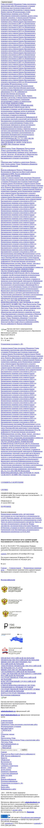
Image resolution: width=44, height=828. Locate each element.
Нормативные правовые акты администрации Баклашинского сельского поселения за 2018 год (18, 49)
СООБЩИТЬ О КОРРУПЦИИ (12, 482)
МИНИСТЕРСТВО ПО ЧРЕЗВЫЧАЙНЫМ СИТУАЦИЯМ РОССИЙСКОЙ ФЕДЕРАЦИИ (18, 671)
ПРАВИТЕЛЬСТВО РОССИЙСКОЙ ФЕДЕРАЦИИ (20, 660)
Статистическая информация (11, 90)
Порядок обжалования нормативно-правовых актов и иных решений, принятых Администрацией (19, 16)
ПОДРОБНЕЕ (6, 506)
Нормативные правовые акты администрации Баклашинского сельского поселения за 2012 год (18, 25)
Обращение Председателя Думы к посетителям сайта (18, 149)
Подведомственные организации (13, 94)
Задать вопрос (10, 164)
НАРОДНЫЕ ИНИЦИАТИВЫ (12, 103)
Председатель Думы (8, 148)
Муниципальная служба (21, 12)
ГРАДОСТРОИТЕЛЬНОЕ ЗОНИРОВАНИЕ (17, 105)
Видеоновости (6, 172)
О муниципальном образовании (22, 259)
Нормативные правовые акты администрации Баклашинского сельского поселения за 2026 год (18, 80)
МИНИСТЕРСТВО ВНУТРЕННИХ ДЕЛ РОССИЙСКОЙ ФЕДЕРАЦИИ (16, 663)
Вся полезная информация (10, 695)
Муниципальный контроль (11, 86)
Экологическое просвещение (11, 294)
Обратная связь (6, 162)
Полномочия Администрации (24, 10)
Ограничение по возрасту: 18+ (12, 344)
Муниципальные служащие (24, 6)
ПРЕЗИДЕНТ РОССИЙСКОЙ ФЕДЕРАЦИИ (17, 658)
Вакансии (35, 526)
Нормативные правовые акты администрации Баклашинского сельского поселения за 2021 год (18, 60)
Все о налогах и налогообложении (19, 122)
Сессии (3, 152)
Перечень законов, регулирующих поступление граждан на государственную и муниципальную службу (21, 519)
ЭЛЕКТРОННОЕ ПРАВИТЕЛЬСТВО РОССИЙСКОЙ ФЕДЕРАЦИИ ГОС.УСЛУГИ (21, 667)
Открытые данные (18, 144)
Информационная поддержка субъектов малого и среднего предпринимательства (19, 130)
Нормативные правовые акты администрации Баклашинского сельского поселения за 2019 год (18, 53)
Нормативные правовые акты (12, 14)
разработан (9, 823)
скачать (3, 554)
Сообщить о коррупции (21, 162)
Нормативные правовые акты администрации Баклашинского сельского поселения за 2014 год (18, 33)
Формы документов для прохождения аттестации (17, 525)
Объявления (27, 170)
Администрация (7, 2)
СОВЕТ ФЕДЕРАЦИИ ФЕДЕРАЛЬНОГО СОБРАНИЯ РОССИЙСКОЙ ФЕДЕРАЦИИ (21, 674)
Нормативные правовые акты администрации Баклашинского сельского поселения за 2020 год (18, 56)
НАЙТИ (24, 750)
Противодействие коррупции (24, 88)
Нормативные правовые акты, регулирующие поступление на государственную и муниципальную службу (20, 516)
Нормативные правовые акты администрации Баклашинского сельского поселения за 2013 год (18, 29)
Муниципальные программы (11, 254)
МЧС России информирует (21, 174)
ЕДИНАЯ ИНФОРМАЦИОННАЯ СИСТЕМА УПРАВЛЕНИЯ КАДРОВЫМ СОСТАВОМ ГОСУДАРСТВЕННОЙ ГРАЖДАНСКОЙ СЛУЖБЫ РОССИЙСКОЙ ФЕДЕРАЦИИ (20, 688)
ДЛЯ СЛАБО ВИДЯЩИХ (10, 176)
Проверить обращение (29, 164)
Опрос (18, 164)
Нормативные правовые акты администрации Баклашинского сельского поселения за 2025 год (18, 76)
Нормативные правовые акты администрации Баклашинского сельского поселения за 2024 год (18, 72)
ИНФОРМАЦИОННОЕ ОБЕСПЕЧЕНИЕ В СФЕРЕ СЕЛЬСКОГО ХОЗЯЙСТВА (16, 142)
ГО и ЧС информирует (18, 92)
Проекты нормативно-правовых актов (18, 19)
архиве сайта (17, 810)
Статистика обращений (9, 166)
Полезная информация (8, 580)
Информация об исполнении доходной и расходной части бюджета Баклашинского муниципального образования (19, 119)
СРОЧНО (4, 490)
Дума (3, 146)
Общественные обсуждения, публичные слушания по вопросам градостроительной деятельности (18, 115)
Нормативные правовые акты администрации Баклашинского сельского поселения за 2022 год (18, 64)
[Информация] (2, 168)
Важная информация (8, 170)
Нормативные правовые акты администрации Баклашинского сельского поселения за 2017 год (18, 45)
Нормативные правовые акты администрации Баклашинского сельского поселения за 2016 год (18, 41)
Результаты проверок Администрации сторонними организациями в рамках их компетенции (18, 99)
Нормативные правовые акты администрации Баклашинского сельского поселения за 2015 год (18, 37)
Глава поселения (7, 4)
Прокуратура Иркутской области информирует (18, 322)
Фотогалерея (5, 140)
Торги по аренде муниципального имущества (17, 522)
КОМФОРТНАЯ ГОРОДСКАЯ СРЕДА (15, 107)
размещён (37, 823)
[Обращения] (2, 160)
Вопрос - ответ (28, 316)
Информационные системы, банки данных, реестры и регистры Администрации (17, 96)
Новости (19, 170)
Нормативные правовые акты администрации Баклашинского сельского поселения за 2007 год (18, 21)
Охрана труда (28, 123)
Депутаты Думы (26, 150)
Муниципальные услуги (18, 84)
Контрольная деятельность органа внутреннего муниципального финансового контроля (18, 126)
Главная (4, 178)
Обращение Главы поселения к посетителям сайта (20, 179)
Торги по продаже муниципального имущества (21, 523)
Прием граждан (6, 12)
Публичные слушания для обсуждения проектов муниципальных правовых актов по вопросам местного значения (18, 111)
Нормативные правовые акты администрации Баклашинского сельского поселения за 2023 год (18, 68)
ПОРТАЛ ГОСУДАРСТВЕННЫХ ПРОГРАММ (18, 693)
